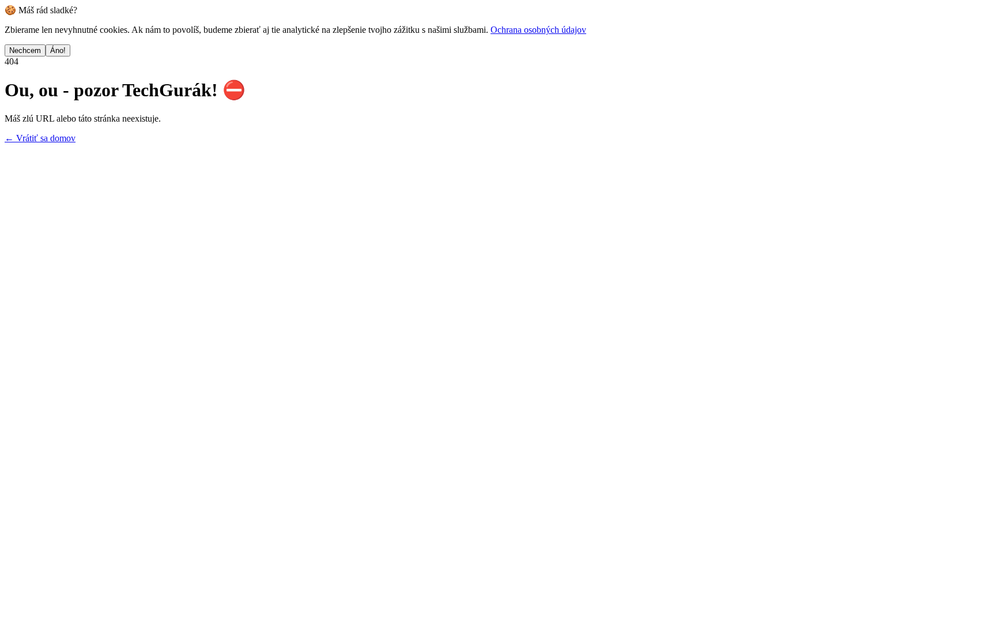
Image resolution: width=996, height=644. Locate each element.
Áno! (58, 50)
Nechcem (25, 50)
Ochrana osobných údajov (538, 30)
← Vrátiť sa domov (40, 138)
